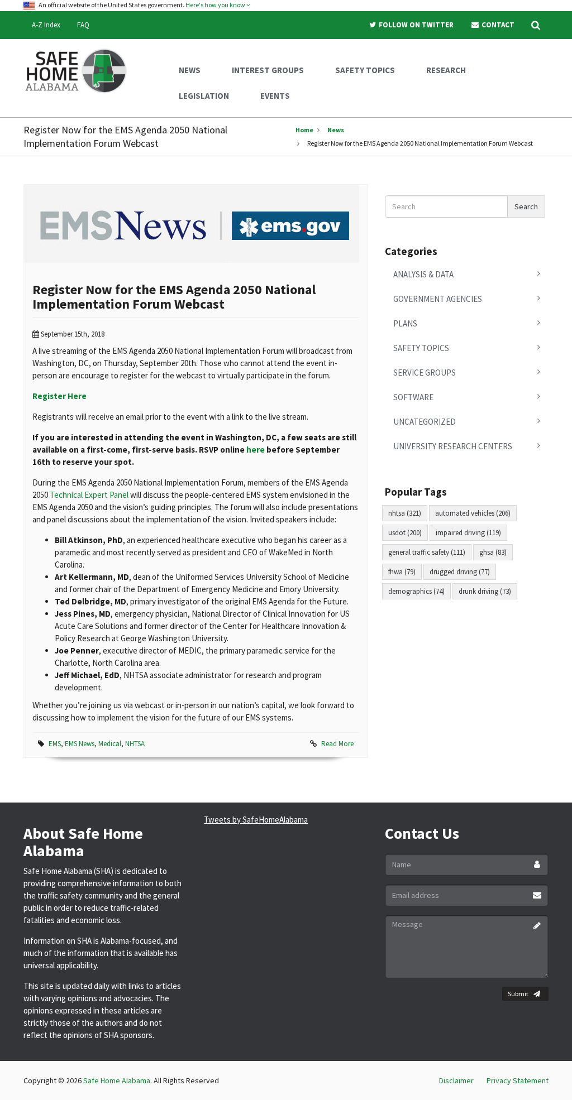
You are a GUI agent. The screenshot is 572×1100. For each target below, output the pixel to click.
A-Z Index (46, 25)
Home (304, 130)
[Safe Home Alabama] (80, 69)
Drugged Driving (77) (460, 572)
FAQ (83, 25)
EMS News (79, 743)
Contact (497, 25)
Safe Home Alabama (116, 1080)
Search (526, 206)
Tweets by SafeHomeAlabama (256, 819)
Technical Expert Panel (89, 494)
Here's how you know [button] (215, 5)
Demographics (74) (416, 591)
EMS (55, 743)
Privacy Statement (518, 1080)
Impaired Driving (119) (468, 532)
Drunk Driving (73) (485, 591)
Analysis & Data (423, 274)
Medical (109, 743)
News (335, 130)
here (255, 449)
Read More (337, 743)
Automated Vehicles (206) (473, 513)
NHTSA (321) (404, 513)
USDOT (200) (405, 532)
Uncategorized (424, 421)
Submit (518, 993)
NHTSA (135, 743)
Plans (405, 323)
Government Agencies (437, 299)
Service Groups (424, 372)
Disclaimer (456, 1080)
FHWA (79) (402, 572)
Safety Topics (421, 348)
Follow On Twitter (415, 25)
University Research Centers (452, 446)
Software (413, 397)
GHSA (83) (493, 552)
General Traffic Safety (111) (426, 552)
